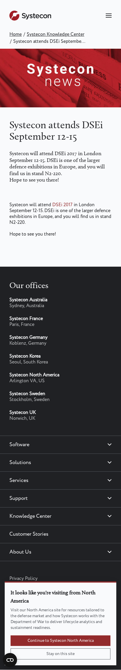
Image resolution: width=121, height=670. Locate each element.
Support (18, 498)
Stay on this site (60, 654)
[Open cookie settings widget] (10, 660)
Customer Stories (28, 534)
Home (15, 34)
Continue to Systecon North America (61, 641)
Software (19, 445)
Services (18, 480)
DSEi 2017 (62, 205)
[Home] (30, 19)
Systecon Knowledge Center (55, 34)
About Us (20, 552)
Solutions (20, 462)
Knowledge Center (30, 516)
